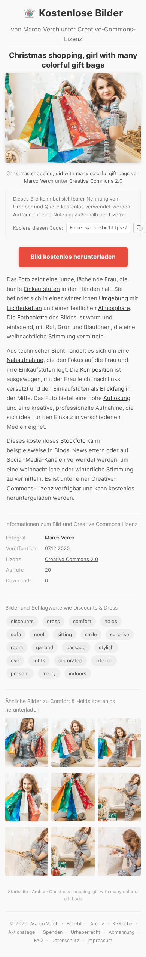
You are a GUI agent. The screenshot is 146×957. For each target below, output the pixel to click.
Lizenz (116, 214)
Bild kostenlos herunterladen (73, 256)
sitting (64, 634)
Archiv (38, 891)
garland (44, 647)
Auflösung (116, 398)
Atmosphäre (114, 308)
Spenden (53, 932)
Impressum (100, 940)
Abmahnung (122, 932)
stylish (106, 647)
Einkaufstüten (42, 288)
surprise (119, 634)
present (20, 673)
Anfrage (22, 214)
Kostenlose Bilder (81, 13)
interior (103, 660)
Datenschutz (65, 940)
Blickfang (112, 388)
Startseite (18, 891)
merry (49, 673)
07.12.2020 (57, 548)
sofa (16, 634)
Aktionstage (21, 932)
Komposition (96, 369)
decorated (70, 660)
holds (110, 621)
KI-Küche (122, 923)
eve (15, 660)
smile (91, 634)
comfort (82, 621)
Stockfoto (73, 440)
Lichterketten (24, 308)
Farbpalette (32, 317)
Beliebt (74, 923)
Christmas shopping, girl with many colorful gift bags (68, 173)
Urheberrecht (85, 932)
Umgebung (113, 298)
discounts (22, 621)
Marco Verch (39, 181)
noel (39, 634)
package (76, 647)
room (17, 647)
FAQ (38, 940)
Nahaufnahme (25, 359)
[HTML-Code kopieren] (139, 228)
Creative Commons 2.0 (95, 181)
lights (39, 660)
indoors (77, 673)
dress (53, 621)
